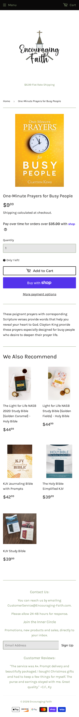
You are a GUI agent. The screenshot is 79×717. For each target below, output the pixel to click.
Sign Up (67, 645)
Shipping (10, 213)
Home (6, 101)
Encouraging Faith (41, 701)
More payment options (39, 294)
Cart (72, 5)
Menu (12, 5)
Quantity (8, 240)
